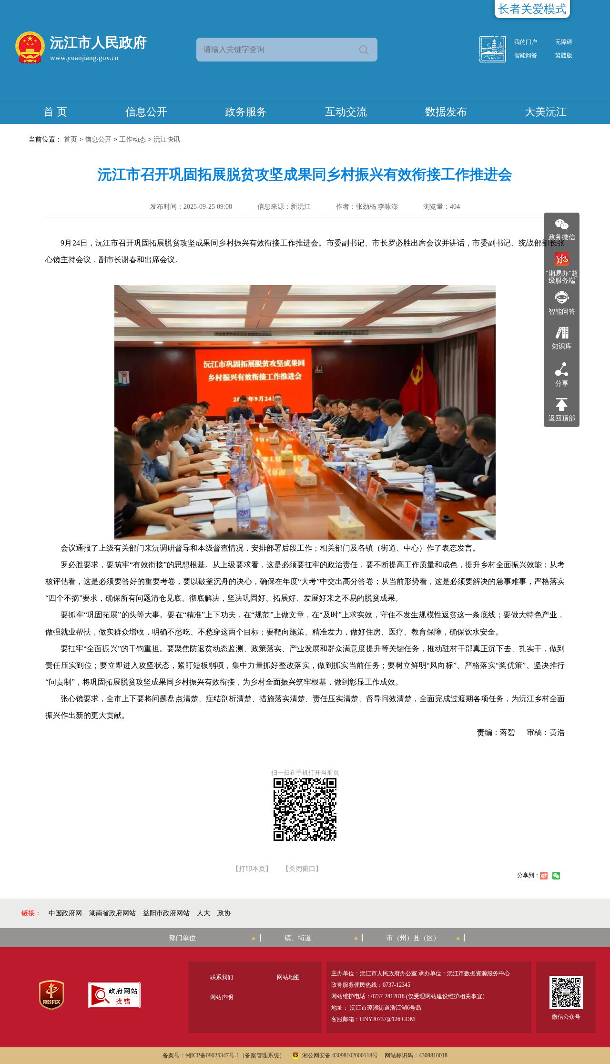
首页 (70, 139)
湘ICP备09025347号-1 (212, 1055)
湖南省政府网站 (112, 913)
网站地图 (288, 977)
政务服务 (246, 112)
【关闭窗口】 (302, 869)
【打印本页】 (252, 869)
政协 (224, 913)
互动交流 (346, 112)
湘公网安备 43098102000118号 (340, 1055)
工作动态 (132, 139)
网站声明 (221, 997)
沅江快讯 (166, 139)
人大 (203, 913)
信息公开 (146, 112)
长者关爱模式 (532, 9)
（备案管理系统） (262, 1055)
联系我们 (221, 977)
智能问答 (525, 55)
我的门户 (525, 42)
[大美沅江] (498, 49)
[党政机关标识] (51, 995)
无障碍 (563, 42)
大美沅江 (546, 112)
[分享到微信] (556, 876)
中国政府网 (65, 913)
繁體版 (563, 55)
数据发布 (446, 112)
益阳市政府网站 (166, 913)
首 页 (55, 112)
